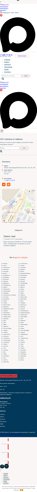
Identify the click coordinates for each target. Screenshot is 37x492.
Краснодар (6, 299)
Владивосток (6, 275)
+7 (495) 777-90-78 (9, 180)
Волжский (6, 279)
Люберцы (22, 303)
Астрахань (23, 267)
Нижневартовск (24, 310)
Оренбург (22, 320)
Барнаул (22, 269)
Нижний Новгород (25, 312)
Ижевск (5, 287)
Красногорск (23, 297)
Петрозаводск (24, 324)
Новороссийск (7, 316)
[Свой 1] (17, 52)
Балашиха (6, 269)
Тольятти (5, 346)
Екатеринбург (24, 283)
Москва (5, 263)
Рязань (22, 328)
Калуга (22, 291)
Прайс (6, 69)
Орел (4, 320)
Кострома (5, 297)
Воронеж (5, 281)
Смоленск (6, 336)
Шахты (22, 358)
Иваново (22, 285)
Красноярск (23, 299)
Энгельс (5, 360)
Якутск (22, 360)
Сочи (21, 336)
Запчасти (7, 64)
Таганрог (22, 342)
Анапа (5, 265)
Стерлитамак (6, 340)
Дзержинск (6, 283)
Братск (22, 271)
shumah (7, 239)
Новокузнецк (23, 314)
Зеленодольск (7, 285)
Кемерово (5, 293)
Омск (21, 318)
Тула (4, 348)
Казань (22, 289)
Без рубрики (18, 239)
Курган (5, 301)
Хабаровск (23, 352)
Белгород (5, 271)
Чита (4, 358)
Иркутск (22, 287)
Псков (22, 326)
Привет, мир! (10, 236)
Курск (21, 301)
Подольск (5, 326)
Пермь (5, 324)
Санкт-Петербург (24, 330)
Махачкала (23, 304)
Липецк (5, 303)
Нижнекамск (6, 312)
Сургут (22, 340)
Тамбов (5, 344)
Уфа (4, 352)
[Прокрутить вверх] (2, 466)
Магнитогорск (6, 304)
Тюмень (22, 348)
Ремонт (6, 62)
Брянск (5, 273)
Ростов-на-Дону (7, 328)
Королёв (22, 295)
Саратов (22, 332)
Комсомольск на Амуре (9, 295)
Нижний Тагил (7, 314)
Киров (22, 293)
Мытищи (22, 306)
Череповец (23, 356)
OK (21, 490)
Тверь (21, 344)
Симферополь (24, 334)
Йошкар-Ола (6, 289)
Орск (4, 322)
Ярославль (6, 362)
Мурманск (6, 306)
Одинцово (6, 318)
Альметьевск (23, 263)
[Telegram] (1, 16)
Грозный (22, 281)
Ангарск (22, 265)
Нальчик (22, 308)
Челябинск (6, 356)
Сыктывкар (6, 342)
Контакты (7, 72)
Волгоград (23, 277)
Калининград (6, 291)
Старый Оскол (24, 338)
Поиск (25, 76)
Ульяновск (23, 350)
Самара (5, 330)
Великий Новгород (25, 273)
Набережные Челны (8, 308)
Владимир (6, 277)
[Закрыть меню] (0, 470)
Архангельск (6, 267)
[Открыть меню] (2, 131)
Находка (5, 310)
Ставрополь (6, 338)
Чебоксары (23, 354)
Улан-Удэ (5, 350)
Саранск (5, 332)
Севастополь (6, 334)
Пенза (22, 322)
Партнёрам (8, 67)
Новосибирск (23, 316)
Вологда (22, 279)
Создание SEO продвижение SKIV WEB (11, 434)
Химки (5, 354)
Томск (22, 346)
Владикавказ (23, 275)
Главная (7, 60)
